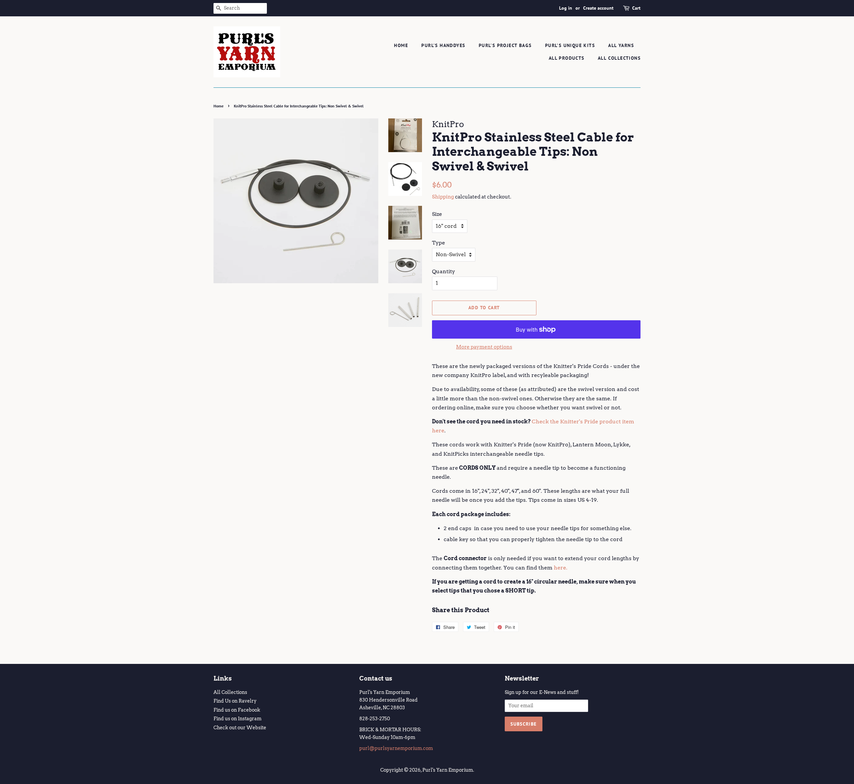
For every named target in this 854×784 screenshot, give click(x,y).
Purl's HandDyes (443, 45)
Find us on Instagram (238, 718)
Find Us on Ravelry (235, 701)
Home (401, 45)
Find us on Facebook (237, 710)
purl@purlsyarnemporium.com (396, 748)
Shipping (443, 197)
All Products (566, 58)
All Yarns (621, 45)
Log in (565, 8)
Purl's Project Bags (505, 45)
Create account (598, 8)
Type (438, 243)
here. (560, 567)
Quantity (443, 271)
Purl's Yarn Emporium (447, 770)
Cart (636, 8)
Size (437, 214)
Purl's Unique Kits (570, 45)
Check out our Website (240, 727)
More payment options (484, 347)
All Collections (619, 58)
